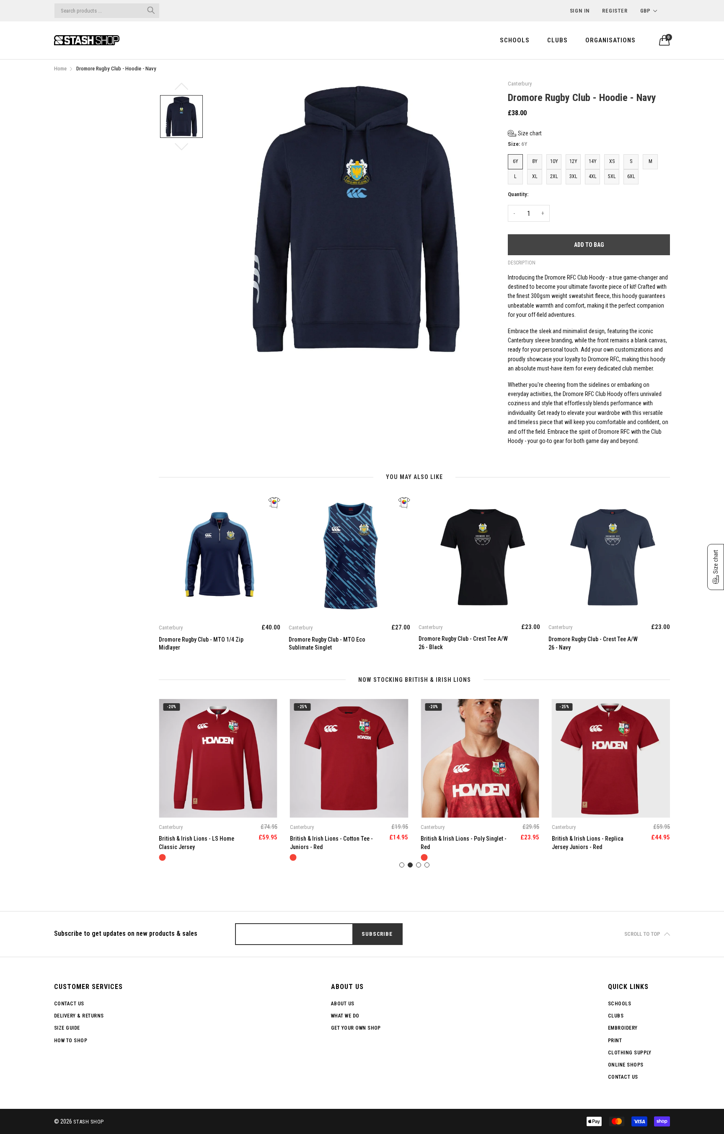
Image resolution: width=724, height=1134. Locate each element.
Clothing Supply (629, 1053)
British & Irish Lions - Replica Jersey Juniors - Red (456, 842)
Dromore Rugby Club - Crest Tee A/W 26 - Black (333, 642)
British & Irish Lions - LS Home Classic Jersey (589, 842)
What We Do (345, 1016)
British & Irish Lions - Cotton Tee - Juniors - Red (200, 842)
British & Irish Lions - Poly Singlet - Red (333, 842)
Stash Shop (88, 1121)
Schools (515, 40)
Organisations (610, 40)
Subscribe (377, 934)
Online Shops (626, 1065)
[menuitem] (514, 40)
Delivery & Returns (79, 1016)
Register (614, 11)
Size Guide (67, 1028)
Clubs (557, 40)
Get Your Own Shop (356, 1028)
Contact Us (69, 1004)
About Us (342, 1004)
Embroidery (623, 1028)
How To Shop (70, 1040)
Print (615, 1040)
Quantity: (518, 194)
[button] (525, 133)
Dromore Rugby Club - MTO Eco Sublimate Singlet (197, 643)
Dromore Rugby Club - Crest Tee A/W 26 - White (593, 642)
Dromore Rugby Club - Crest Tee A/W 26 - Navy (463, 643)
